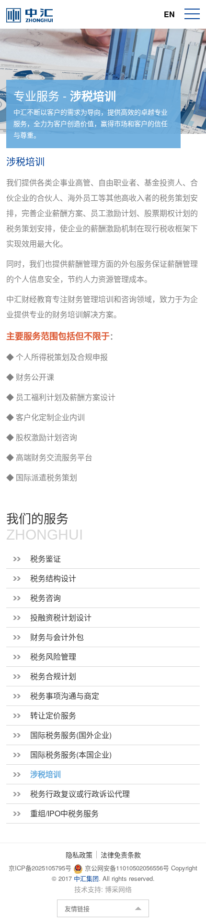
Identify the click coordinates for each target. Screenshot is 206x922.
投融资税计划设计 (61, 617)
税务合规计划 (53, 676)
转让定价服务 (53, 715)
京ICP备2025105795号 (41, 867)
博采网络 (118, 889)
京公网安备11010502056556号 (126, 867)
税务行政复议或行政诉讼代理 (80, 793)
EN (169, 14)
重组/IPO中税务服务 (64, 813)
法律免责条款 (121, 854)
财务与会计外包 (57, 636)
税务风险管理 (53, 656)
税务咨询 (45, 597)
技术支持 (87, 889)
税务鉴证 (45, 558)
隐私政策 (79, 854)
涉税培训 (45, 774)
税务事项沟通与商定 (64, 695)
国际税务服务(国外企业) (71, 734)
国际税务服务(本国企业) (71, 754)
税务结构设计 (53, 578)
